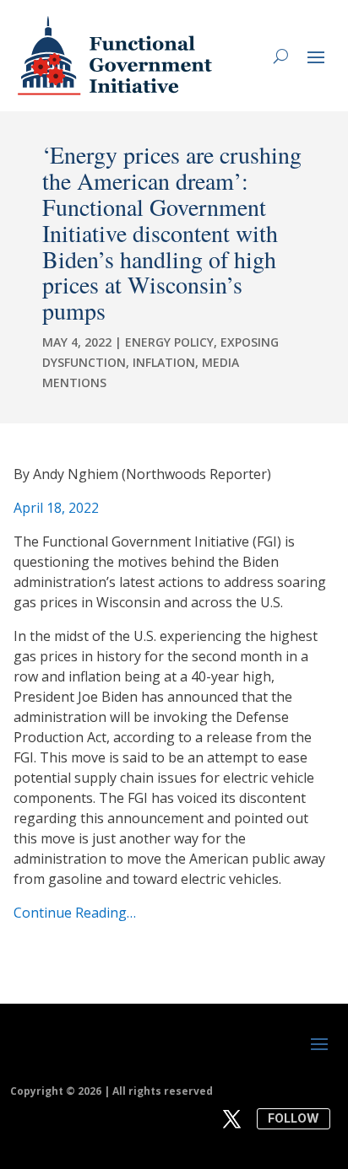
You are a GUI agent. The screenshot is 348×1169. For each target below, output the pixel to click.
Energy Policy (169, 342)
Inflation (164, 362)
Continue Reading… (75, 912)
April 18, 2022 (56, 507)
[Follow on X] (232, 1119)
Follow (293, 1118)
